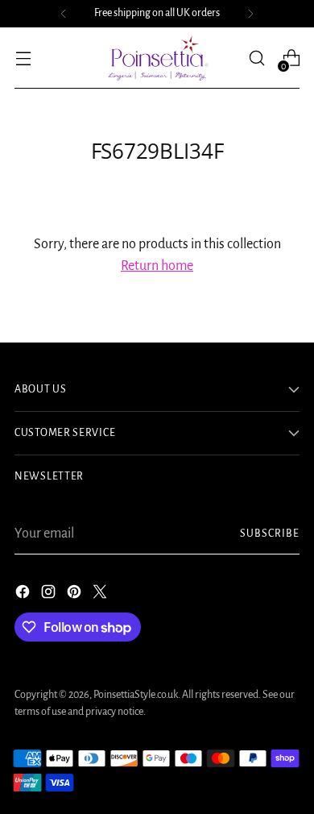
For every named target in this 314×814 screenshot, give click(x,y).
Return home (157, 266)
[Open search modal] (256, 58)
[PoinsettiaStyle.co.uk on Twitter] (101, 595)
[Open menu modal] (22, 58)
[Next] (250, 13)
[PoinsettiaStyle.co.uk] (157, 58)
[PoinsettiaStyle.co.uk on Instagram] (50, 595)
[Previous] (63, 13)
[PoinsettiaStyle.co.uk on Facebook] (24, 595)
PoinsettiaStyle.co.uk (135, 694)
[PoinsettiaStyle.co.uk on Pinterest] (75, 595)
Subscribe (270, 533)
